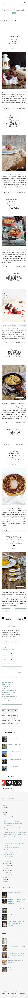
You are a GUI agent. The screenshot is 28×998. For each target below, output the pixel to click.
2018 (4, 805)
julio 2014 (7, 861)
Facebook (13, 636)
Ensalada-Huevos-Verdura (9, 690)
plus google (4, 661)
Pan (15, 720)
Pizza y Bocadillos (12, 718)
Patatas (17, 723)
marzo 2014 (7, 870)
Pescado (4, 720)
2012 (4, 879)
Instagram (8, 636)
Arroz (12, 723)
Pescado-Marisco (6, 694)
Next (22, 85)
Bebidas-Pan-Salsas (7, 684)
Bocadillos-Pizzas (6, 686)
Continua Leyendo (20, 108)
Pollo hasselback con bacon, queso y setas (14, 353)
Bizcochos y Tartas (6, 715)
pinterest (5, 655)
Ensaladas (10, 720)
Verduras (4, 718)
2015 (4, 812)
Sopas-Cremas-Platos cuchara (9, 696)
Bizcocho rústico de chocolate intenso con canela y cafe (14, 455)
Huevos (4, 725)
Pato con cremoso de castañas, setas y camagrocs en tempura (14, 121)
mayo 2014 (7, 865)
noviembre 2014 (8, 819)
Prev (18, 85)
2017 (4, 807)
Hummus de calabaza (9, 854)
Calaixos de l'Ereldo (13, 766)
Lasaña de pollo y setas (14, 892)
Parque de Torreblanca (14, 759)
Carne (3, 688)
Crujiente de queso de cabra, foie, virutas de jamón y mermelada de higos (16, 955)
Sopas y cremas (5, 723)
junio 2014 (7, 863)
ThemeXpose (5, 993)
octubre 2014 (8, 856)
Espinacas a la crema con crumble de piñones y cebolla (14, 204)
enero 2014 (7, 874)
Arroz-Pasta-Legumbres (7, 682)
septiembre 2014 (9, 859)
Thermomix (14, 710)
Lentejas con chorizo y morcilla (11, 847)
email (11, 634)
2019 (4, 803)
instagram (5, 649)
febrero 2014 (8, 872)
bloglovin (11, 661)
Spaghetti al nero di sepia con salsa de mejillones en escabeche (16, 901)
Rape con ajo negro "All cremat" (14, 432)
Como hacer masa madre (14, 939)
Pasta (19, 720)
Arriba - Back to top (19, 996)
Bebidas (9, 725)
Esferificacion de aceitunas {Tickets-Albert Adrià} (14, 540)
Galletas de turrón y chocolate (14, 42)
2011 (4, 881)
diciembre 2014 (8, 816)
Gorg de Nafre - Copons (14, 744)
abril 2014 (7, 868)
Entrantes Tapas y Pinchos (7, 713)
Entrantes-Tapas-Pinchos (8, 692)
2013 (4, 877)
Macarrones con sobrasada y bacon (12, 852)
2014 (4, 814)
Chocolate (14, 715)
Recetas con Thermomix (8, 700)
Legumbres (15, 725)
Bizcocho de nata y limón (10, 849)
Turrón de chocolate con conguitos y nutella (14, 277)
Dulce (8, 710)
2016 (4, 810)
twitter (11, 655)
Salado (3, 710)
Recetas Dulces (5, 698)
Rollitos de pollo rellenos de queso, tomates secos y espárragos (16, 923)
